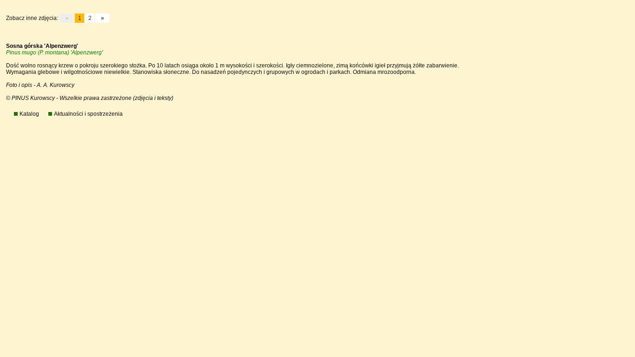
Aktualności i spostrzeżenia (88, 114)
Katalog (29, 114)
